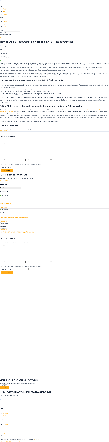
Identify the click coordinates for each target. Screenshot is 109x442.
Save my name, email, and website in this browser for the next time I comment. (22, 164)
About (4, 6)
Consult (4, 13)
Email (1, 385)
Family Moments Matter (5, 203)
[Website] (61, 160)
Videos (4, 9)
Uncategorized (4, 207)
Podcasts (5, 8)
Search (1, 32)
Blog (4, 11)
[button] (54, 17)
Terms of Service (16, 441)
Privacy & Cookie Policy (5, 441)
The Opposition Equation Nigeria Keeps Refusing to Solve (14, 217)
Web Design (37, 439)
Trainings (5, 14)
